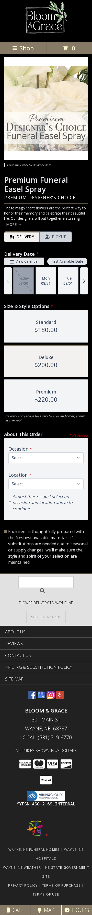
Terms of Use (46, 894)
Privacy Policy (23, 885)
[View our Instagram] (51, 697)
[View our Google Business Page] (41, 697)
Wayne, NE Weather (22, 867)
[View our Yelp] (60, 697)
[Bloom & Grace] (46, 34)
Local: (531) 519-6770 (46, 737)
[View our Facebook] (32, 697)
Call (17, 910)
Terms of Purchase (61, 885)
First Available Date (67, 261)
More (11, 224)
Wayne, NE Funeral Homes (34, 849)
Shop (26, 48)
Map (47, 910)
